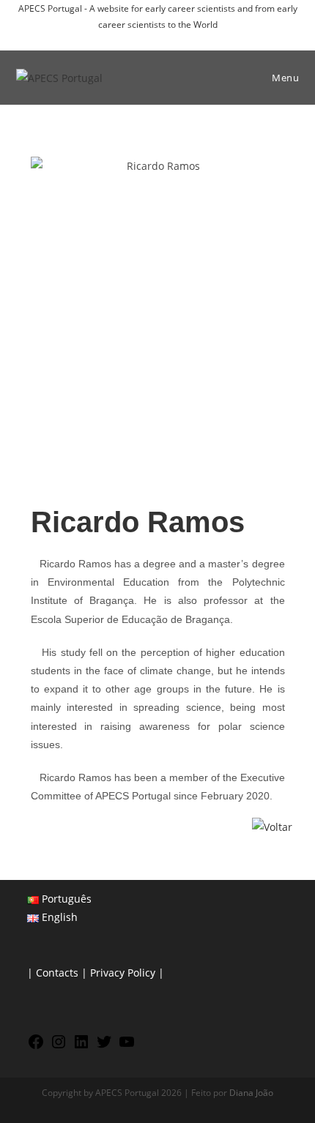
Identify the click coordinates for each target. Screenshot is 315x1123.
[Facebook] (36, 1046)
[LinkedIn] (81, 1046)
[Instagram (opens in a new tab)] (160, 38)
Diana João (251, 1092)
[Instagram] (58, 1046)
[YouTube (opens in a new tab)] (191, 38)
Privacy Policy (122, 973)
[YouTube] (127, 1046)
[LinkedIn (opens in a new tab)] (176, 38)
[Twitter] (104, 1046)
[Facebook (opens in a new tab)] (143, 38)
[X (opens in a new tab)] (126, 38)
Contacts (57, 973)
